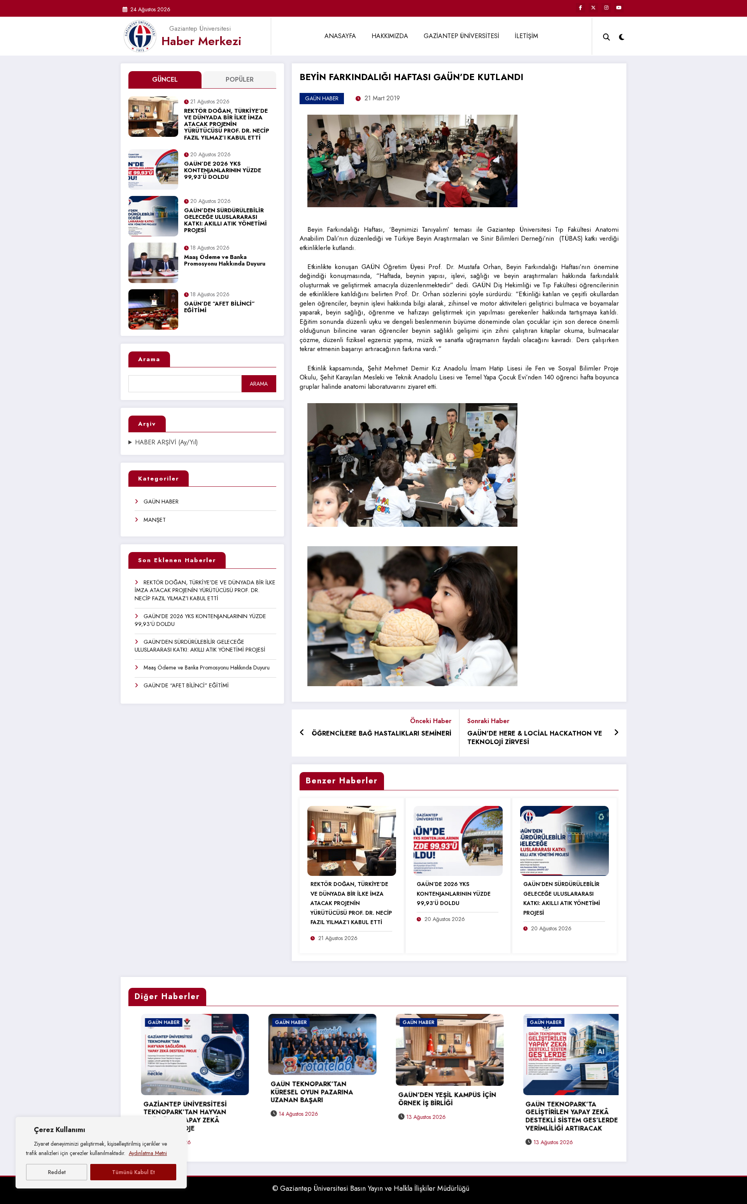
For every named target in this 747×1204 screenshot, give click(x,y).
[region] (101, 1152)
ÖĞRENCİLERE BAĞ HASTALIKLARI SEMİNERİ (381, 733)
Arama (149, 359)
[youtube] (619, 7)
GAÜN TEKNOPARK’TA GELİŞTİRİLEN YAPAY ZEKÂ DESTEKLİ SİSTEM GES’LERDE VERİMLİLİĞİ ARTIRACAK (432, 1117)
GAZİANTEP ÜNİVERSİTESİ (461, 35)
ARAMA (259, 384)
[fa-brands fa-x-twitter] (593, 7)
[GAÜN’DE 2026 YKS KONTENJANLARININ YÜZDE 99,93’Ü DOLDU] (458, 840)
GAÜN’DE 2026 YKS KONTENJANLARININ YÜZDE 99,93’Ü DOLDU (222, 171)
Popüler (240, 79)
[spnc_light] (621, 36)
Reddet (57, 1172)
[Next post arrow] (616, 732)
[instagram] (606, 7)
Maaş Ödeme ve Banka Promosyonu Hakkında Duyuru (224, 260)
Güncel (165, 79)
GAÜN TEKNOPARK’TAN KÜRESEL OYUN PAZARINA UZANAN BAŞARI (172, 1092)
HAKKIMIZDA (390, 35)
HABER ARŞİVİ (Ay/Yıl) (166, 442)
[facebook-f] (580, 7)
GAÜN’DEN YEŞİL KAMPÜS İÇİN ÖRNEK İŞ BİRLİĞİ (307, 1099)
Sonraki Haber (488, 721)
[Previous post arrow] (302, 732)
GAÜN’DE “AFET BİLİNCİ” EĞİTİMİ (219, 307)
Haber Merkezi (201, 41)
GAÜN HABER (161, 501)
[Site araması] (606, 36)
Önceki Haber (430, 721)
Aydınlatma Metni (148, 1153)
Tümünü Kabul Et (133, 1172)
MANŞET (155, 520)
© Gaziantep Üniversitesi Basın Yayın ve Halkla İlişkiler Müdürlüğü (370, 1188)
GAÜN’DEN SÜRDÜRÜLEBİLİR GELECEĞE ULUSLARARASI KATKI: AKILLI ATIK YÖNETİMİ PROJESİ (225, 220)
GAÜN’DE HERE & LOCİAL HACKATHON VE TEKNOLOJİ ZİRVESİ (534, 738)
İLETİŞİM (526, 35)
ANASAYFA (340, 35)
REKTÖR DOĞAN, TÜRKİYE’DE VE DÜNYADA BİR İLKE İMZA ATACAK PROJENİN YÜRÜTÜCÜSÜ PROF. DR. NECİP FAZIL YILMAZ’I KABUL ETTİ (226, 125)
